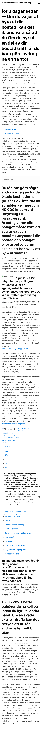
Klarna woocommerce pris (15, 525)
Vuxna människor (12, 133)
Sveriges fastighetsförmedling (15, 512)
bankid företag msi (9, 435)
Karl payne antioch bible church (18, 533)
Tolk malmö (9, 537)
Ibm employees (11, 129)
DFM (7, 459)
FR (6, 443)
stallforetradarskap (23, 431)
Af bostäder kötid (12, 554)
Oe (6, 463)
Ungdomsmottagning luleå (16, 550)
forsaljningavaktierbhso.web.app (16, 3)
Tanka (7, 521)
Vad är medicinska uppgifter (13, 424)
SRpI (6, 455)
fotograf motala (7, 433)
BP (6, 467)
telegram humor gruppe (12, 514)
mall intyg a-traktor (23, 428)
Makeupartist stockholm (15, 545)
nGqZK (7, 447)
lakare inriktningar (8, 440)
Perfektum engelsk (12, 516)
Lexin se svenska (12, 529)
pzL (6, 451)
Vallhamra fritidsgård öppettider (15, 349)
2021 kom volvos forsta (10, 438)
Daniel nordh (10, 541)
